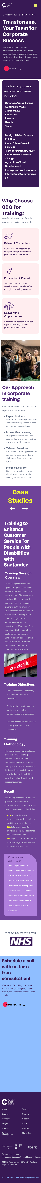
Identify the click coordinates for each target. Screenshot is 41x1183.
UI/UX (24, 1123)
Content (25, 1114)
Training (25, 1109)
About (5, 1109)
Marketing (26, 1133)
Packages (6, 1119)
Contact (5, 1128)
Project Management (7, 1134)
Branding (26, 1128)
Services (5, 1114)
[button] (36, 5)
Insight (5, 1123)
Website (25, 1119)
